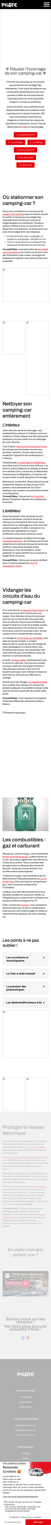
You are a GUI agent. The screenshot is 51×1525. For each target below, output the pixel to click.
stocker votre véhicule (13, 214)
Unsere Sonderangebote (25, 1419)
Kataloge (25, 1453)
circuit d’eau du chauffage (29, 638)
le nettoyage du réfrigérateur (32, 462)
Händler (25, 1458)
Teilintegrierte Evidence (25, 1425)
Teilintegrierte (26, 1397)
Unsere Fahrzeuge (25, 1391)
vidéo (25, 127)
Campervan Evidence (25, 1435)
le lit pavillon (37, 496)
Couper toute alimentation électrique (21, 1157)
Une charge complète (34, 1147)
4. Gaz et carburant (25, 150)
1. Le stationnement (25, 135)
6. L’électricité (25, 165)
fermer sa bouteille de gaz (15, 856)
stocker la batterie (37, 1186)
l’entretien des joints (13, 541)
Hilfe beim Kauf (25, 1447)
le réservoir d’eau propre (32, 610)
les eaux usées (18, 660)
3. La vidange (36, 142)
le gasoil (25, 905)
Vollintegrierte (25, 1402)
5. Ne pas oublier (25, 157)
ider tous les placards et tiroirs (32, 446)
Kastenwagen (25, 1407)
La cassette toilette (37, 682)
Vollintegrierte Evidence (25, 1430)
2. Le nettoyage (15, 142)
